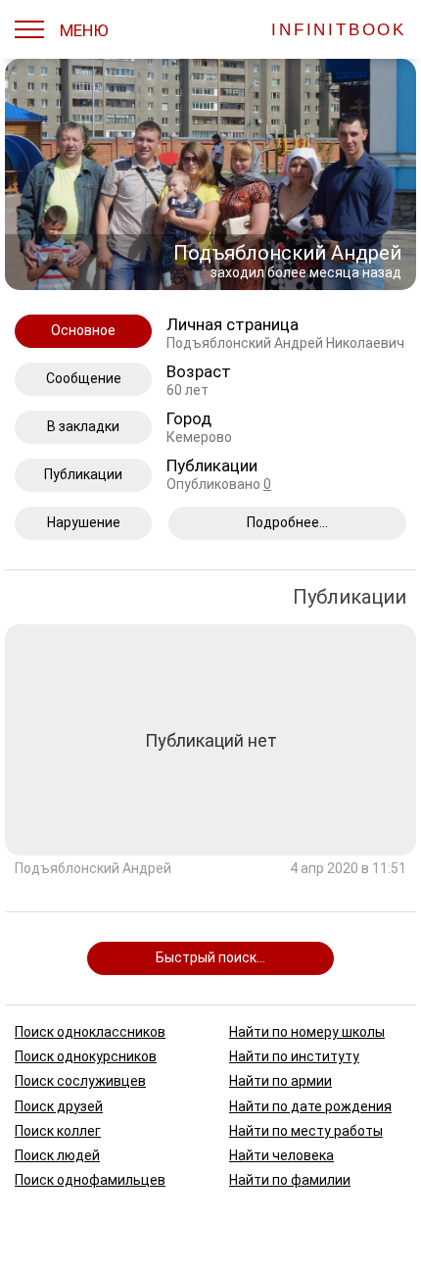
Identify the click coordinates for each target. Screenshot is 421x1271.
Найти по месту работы (306, 1130)
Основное (83, 330)
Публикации (83, 474)
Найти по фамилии (290, 1180)
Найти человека (281, 1154)
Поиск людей (57, 1154)
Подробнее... (287, 522)
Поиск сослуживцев (80, 1081)
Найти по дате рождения (310, 1105)
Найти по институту (294, 1056)
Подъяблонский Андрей (93, 869)
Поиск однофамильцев (90, 1180)
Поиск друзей (59, 1105)
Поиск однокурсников (86, 1056)
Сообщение (83, 378)
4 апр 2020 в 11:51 (348, 869)
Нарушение (83, 522)
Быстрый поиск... (210, 957)
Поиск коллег (58, 1130)
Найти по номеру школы (307, 1032)
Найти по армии (280, 1081)
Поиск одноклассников (90, 1032)
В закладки (83, 426)
